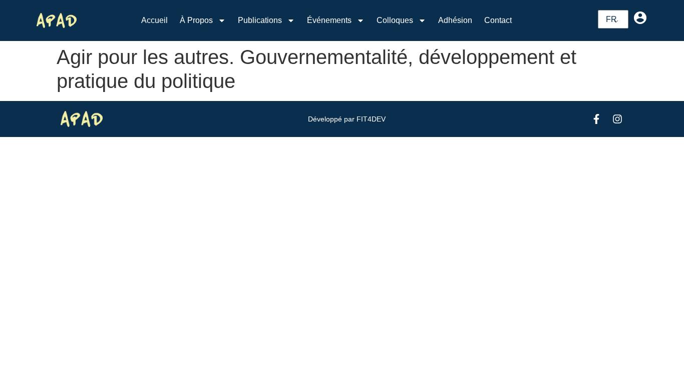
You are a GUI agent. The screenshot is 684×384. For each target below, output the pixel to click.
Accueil (154, 20)
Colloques (395, 20)
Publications (260, 20)
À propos (196, 20)
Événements (329, 20)
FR (611, 19)
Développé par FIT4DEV (347, 119)
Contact (498, 20)
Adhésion (455, 20)
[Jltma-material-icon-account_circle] (639, 17)
